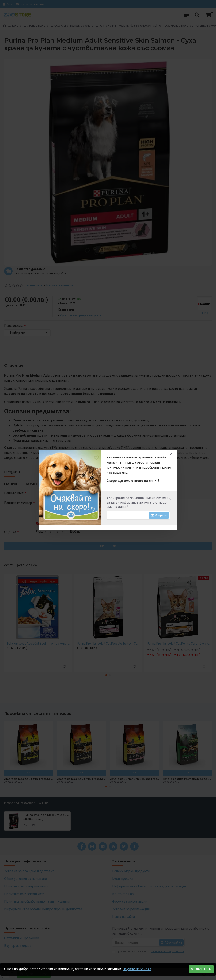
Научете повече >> (137, 969)
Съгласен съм (201, 969)
